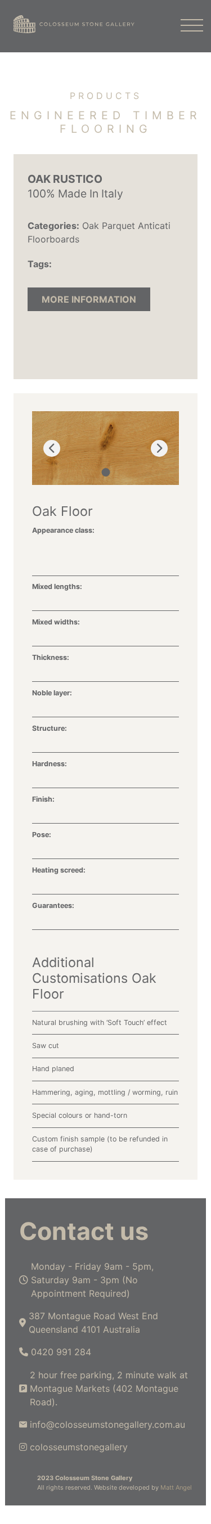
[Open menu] (186, 26)
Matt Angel (176, 1487)
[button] (105, 472)
